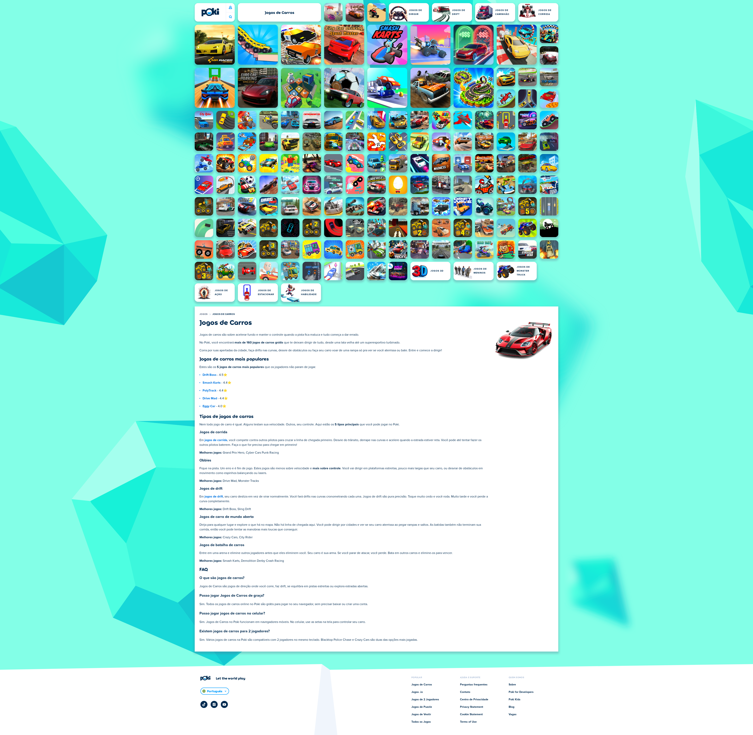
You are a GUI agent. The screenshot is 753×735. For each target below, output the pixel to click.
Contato (465, 692)
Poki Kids (514, 699)
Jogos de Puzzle (421, 707)
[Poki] (210, 12)
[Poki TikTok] (203, 704)
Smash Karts (212, 382)
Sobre (512, 684)
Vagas (513, 714)
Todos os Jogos (421, 721)
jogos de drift (214, 496)
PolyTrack (209, 390)
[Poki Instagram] (214, 704)
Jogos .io (417, 692)
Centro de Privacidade (474, 699)
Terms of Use (468, 721)
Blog (511, 707)
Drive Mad (210, 398)
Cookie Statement (471, 714)
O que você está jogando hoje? (230, 17)
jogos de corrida (216, 440)
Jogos (203, 314)
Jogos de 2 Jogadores (425, 699)
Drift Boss (209, 374)
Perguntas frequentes (473, 684)
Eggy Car (209, 406)
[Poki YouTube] (224, 704)
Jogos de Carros (223, 314)
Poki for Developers (521, 692)
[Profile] (230, 7)
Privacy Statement (471, 707)
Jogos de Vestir (421, 714)
